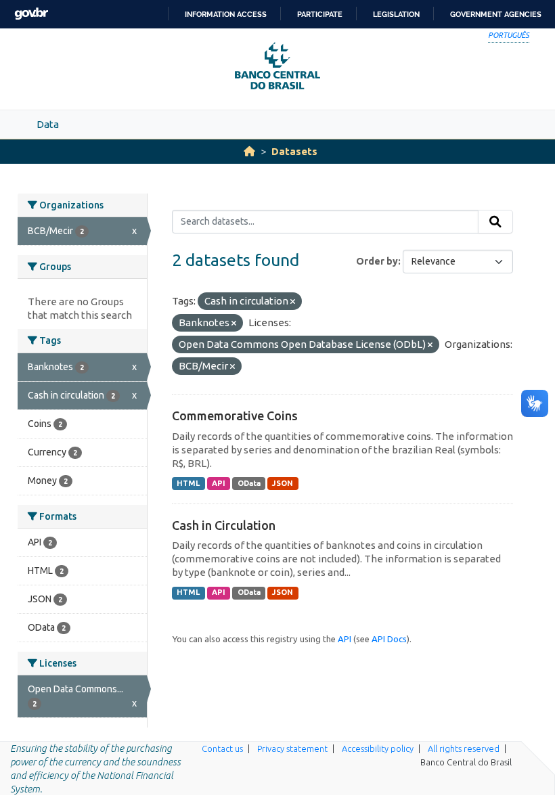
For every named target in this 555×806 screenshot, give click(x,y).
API (218, 483)
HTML (188, 483)
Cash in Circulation (223, 525)
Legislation (396, 14)
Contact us (222, 748)
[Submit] (495, 222)
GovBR (31, 13)
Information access (226, 14)
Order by (377, 261)
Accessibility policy (378, 748)
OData (249, 483)
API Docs (389, 639)
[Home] (249, 151)
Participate (319, 14)
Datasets (294, 151)
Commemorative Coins (235, 415)
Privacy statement (292, 748)
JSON (282, 483)
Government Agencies (495, 14)
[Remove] (292, 302)
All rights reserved (464, 748)
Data (48, 124)
